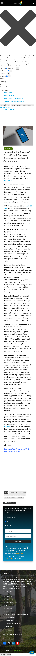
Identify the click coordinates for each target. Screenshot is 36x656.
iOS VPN (7, 426)
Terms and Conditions (13, 623)
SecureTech (8, 148)
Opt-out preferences (9, 109)
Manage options (8, 92)
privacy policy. (20, 554)
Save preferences (28, 105)
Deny (8, 105)
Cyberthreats (22, 492)
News (7, 605)
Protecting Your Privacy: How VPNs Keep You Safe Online (17, 450)
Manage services (8, 95)
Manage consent (6, 654)
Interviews (9, 608)
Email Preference (11, 602)
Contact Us (9, 599)
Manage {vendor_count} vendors (13, 98)
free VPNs (8, 181)
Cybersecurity (13, 492)
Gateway (22, 495)
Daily (8, 521)
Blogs (7, 611)
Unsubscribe (10, 617)
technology (21, 497)
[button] (18, 28)
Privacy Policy (18, 650)
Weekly (8, 525)
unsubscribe (9, 558)
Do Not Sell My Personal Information (18, 614)
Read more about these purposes (13, 101)
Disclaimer (9, 626)
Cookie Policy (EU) (11, 620)
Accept (3, 105)
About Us (9, 596)
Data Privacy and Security (11, 495)
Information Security (10, 497)
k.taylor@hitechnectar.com (14, 634)
